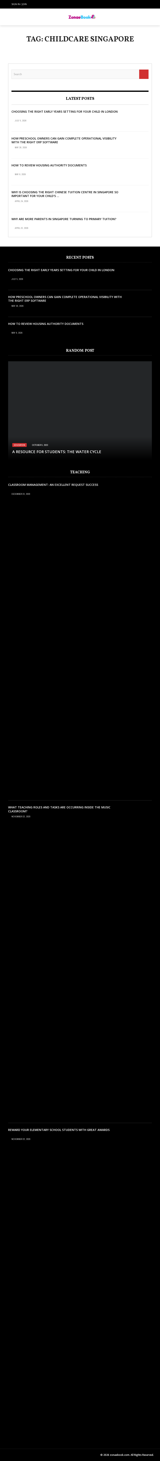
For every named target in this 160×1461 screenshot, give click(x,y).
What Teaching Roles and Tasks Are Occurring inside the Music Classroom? (59, 809)
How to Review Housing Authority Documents (49, 165)
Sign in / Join (19, 4)
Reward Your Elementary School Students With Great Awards (59, 1130)
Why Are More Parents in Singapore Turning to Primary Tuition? (63, 219)
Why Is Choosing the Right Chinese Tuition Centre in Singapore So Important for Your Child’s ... (64, 194)
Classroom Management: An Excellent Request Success (53, 485)
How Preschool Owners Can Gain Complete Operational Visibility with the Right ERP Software (63, 140)
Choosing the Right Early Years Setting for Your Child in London (64, 111)
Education (19, 445)
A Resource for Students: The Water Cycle (56, 451)
